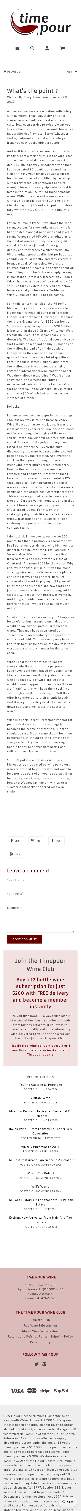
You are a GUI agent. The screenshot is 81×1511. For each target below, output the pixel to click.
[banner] (40, 21)
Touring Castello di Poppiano (40, 1084)
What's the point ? (32, 91)
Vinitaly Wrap (40, 1098)
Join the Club (40, 1320)
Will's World (40, 1186)
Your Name (16, 880)
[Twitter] (37, 1364)
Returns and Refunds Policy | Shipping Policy (40, 1336)
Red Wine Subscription (40, 1325)
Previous (13, 71)
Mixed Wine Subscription (40, 1331)
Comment (15, 908)
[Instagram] (44, 1364)
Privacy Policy (40, 1342)
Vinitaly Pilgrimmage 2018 (40, 1147)
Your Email (16, 894)
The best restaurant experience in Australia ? (40, 1160)
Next (71, 71)
